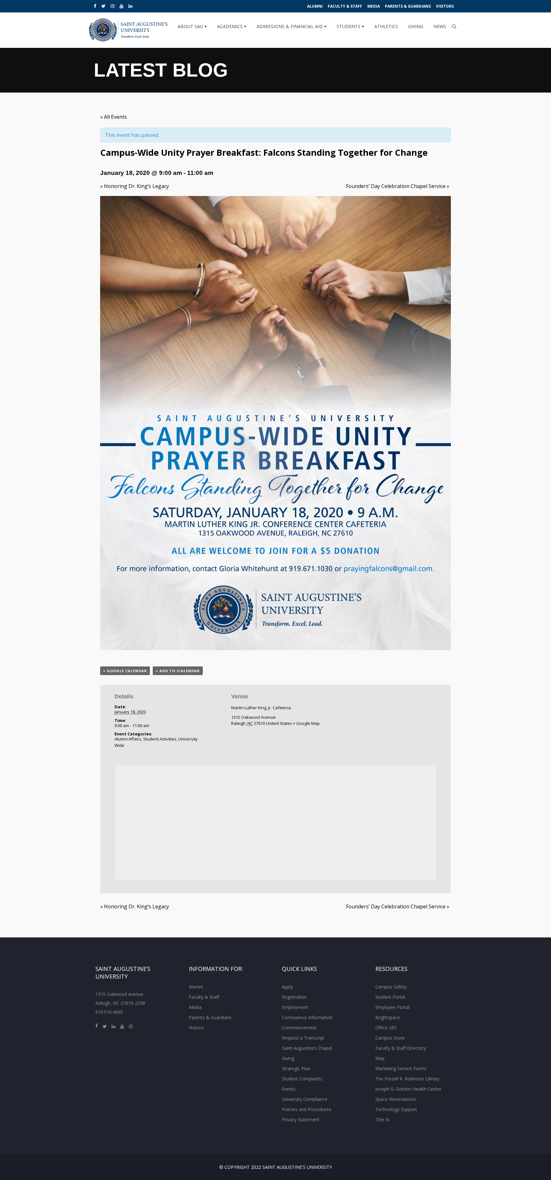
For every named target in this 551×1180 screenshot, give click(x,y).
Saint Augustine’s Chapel (307, 1048)
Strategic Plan (296, 1068)
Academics (230, 26)
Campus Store (390, 1038)
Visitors (445, 6)
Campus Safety (391, 987)
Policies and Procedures (306, 1109)
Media (373, 6)
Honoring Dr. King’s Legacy (134, 186)
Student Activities (159, 739)
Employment (295, 1007)
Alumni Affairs (127, 739)
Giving (415, 26)
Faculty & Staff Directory (400, 1048)
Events (289, 1089)
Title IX (382, 1119)
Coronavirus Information (307, 1017)
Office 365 (386, 1028)
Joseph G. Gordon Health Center (408, 1089)
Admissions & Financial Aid (290, 26)
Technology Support (396, 1109)
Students (349, 26)
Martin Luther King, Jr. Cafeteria (261, 707)
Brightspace (387, 1017)
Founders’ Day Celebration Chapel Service (397, 186)
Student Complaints (302, 1079)
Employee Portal (392, 1007)
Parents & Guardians (408, 6)
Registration (294, 997)
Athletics (386, 26)
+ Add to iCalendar (178, 670)
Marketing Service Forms (401, 1068)
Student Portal (390, 997)
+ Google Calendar (125, 670)
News (439, 26)
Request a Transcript (303, 1038)
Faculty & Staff (345, 6)
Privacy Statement (301, 1119)
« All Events (113, 116)
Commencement (299, 1028)
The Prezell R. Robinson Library (407, 1079)
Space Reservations (395, 1099)
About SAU (191, 26)
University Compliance (304, 1099)
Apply (287, 987)
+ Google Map (306, 723)
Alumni (315, 6)
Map (380, 1058)
